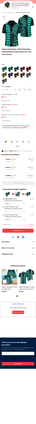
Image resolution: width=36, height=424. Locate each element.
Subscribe (18, 364)
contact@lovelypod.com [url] (12, 377)
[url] (26, 378)
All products (10, 12)
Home (3, 12)
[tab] (13, 44)
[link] (6, 4)
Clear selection (6, 100)
